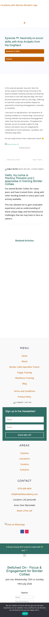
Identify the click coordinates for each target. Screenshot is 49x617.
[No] (46, 610)
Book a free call (24, 510)
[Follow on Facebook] (22, 531)
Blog (24, 383)
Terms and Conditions (24, 391)
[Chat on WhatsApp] (19, 524)
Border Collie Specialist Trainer (24, 367)
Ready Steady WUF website (19, 547)
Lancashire (24, 458)
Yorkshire (24, 469)
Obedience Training (24, 378)
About (24, 361)
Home (24, 355)
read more (12, 267)
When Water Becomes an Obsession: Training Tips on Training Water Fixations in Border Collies (24, 315)
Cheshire (24, 453)
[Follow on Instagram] (27, 531)
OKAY (25, 613)
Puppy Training (24, 372)
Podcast (9, 59)
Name (24, 592)
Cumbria (24, 464)
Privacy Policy (24, 396)
